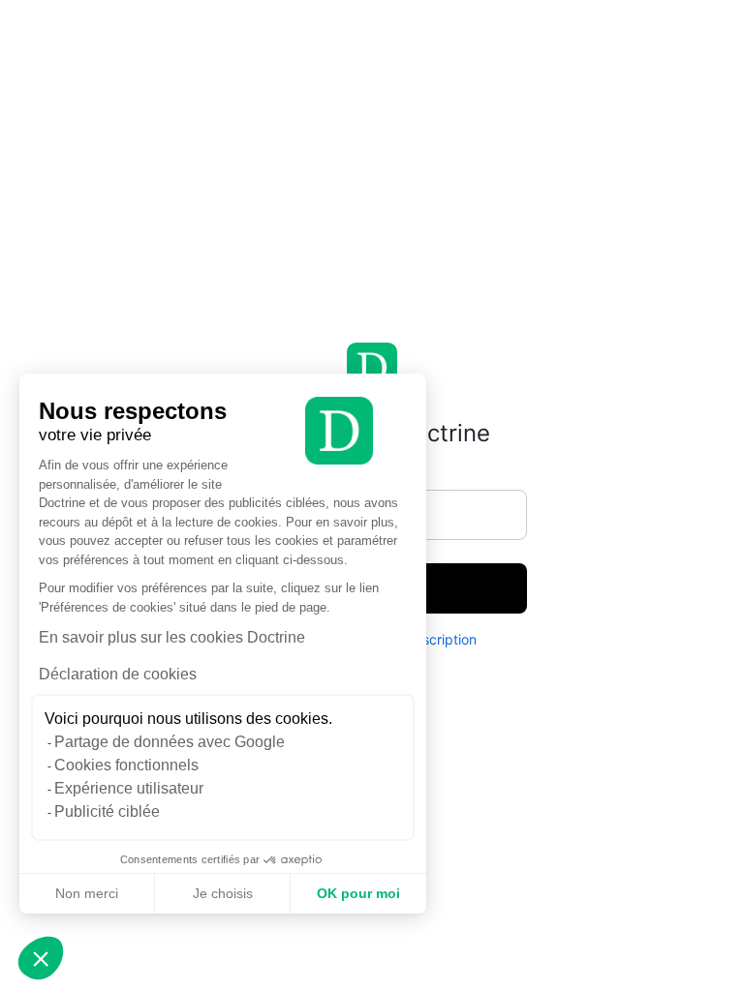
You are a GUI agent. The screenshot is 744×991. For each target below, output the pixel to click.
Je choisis (223, 893)
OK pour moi (358, 893)
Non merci (86, 893)
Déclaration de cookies (118, 674)
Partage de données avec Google (169, 742)
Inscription (444, 639)
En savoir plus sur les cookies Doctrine (172, 637)
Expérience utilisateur (128, 788)
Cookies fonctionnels (126, 765)
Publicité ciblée (107, 811)
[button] (40, 958)
